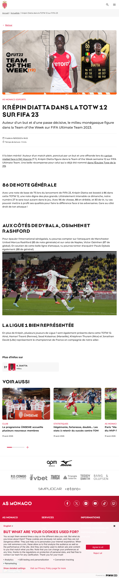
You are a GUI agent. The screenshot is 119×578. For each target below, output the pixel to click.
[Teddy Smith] (85, 477)
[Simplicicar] (50, 489)
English (7, 526)
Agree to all (97, 547)
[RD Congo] (18, 477)
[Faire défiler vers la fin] (27, 447)
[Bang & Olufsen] (101, 477)
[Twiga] (55, 477)
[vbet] (38, 477)
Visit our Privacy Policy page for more (48, 568)
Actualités (15, 13)
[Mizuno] (66, 463)
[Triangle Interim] (70, 477)
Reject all (97, 553)
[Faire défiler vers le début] (4, 447)
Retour (8, 25)
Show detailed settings (14, 568)
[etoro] (72, 489)
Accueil (5, 13)
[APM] (52, 463)
